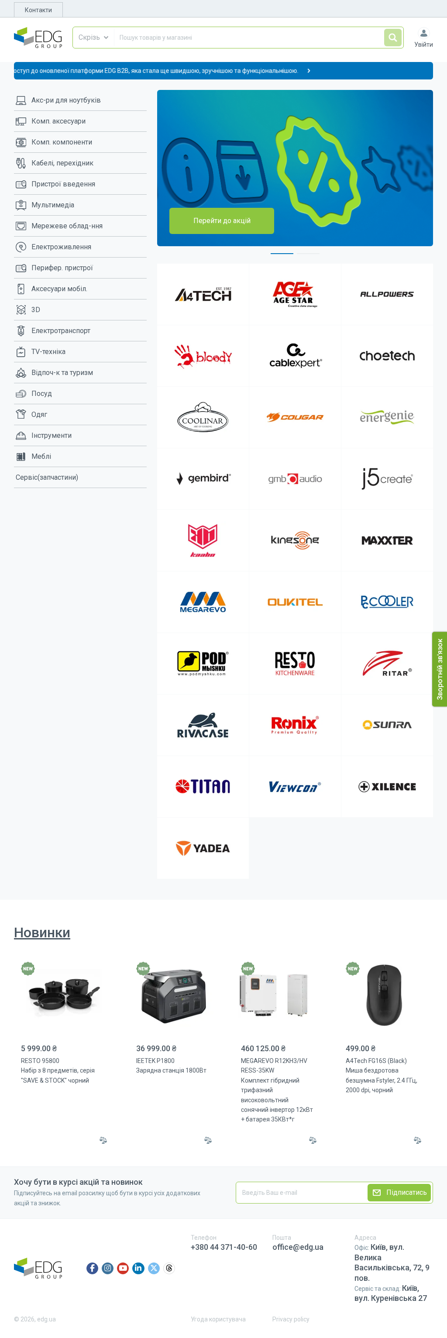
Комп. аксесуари (58, 121)
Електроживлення (61, 247)
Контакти (38, 10)
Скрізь (89, 37)
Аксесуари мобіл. (59, 289)
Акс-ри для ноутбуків (66, 100)
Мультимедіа (52, 205)
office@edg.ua (297, 1247)
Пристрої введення (63, 184)
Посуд (41, 393)
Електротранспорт (60, 331)
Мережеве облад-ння (67, 226)
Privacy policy (290, 1319)
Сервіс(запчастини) (47, 477)
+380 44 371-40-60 (224, 1247)
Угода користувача (218, 1319)
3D (35, 310)
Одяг (39, 414)
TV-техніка (48, 351)
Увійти (423, 44)
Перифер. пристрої (62, 268)
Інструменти (51, 435)
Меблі (41, 456)
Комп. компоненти (61, 142)
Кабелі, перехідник (62, 163)
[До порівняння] (103, 1140)
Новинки (42, 932)
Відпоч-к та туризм (62, 372)
